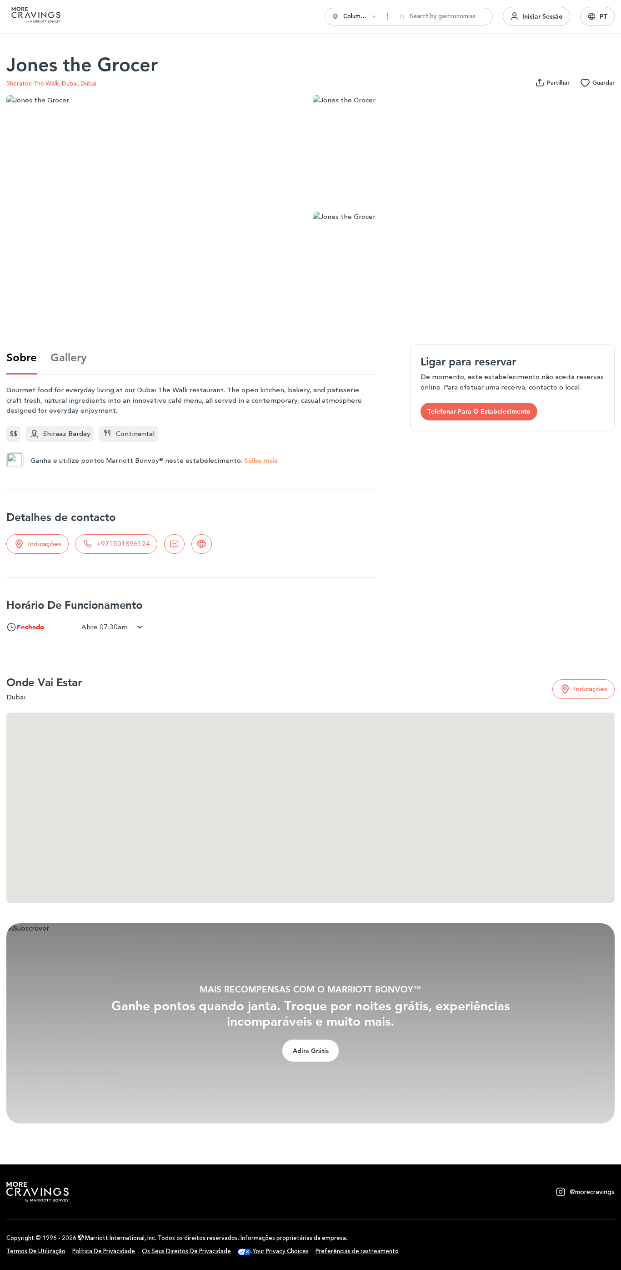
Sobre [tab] (21, 357)
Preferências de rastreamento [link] (357, 1251)
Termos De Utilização (35, 1251)
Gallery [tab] (68, 357)
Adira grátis (311, 1050)
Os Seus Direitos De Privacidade (186, 1251)
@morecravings (592, 1192)
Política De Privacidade (103, 1251)
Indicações (44, 544)
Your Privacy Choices (280, 1251)
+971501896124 (123, 544)
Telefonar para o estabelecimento (479, 411)
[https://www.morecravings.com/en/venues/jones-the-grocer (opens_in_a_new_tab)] (201, 544)
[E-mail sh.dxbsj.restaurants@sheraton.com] (174, 544)
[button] (597, 16)
